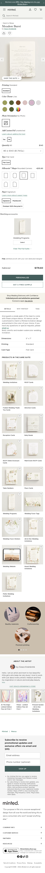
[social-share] (4, 33)
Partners (7, 838)
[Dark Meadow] (5, 109)
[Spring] (11, 103)
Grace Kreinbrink (10, 29)
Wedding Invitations (10, 382)
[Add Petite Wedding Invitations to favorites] (19, 574)
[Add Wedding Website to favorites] (19, 546)
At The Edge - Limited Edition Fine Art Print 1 (6, 707)
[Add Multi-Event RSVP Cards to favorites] (41, 441)
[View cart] (41, 9)
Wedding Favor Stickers (11, 539)
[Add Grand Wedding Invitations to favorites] (41, 546)
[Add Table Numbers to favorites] (19, 468)
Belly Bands (28, 435)
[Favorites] (35, 9)
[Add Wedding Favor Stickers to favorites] (19, 519)
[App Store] (11, 851)
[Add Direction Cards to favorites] (41, 388)
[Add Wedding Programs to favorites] (19, 493)
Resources (7, 844)
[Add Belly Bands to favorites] (41, 415)
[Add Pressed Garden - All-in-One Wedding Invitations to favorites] (43, 691)
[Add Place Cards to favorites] (41, 468)
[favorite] (10, 33)
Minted (5, 731)
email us (5, 328)
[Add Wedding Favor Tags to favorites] (41, 493)
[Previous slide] (2, 59)
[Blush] (25, 103)
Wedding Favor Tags (31, 513)
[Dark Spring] (11, 109)
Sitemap (30, 863)
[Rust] (18, 103)
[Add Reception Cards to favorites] (19, 415)
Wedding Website (9, 566)
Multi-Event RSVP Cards (33, 461)
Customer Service (10, 833)
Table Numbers (8, 488)
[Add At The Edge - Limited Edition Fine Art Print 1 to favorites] (11, 691)
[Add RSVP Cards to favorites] (41, 362)
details (7, 309)
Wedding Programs (10, 513)
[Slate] (38, 103)
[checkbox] (22, 242)
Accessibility (38, 863)
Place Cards (28, 488)
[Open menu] (4, 9)
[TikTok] (24, 856)
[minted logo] (12, 10)
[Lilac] (32, 103)
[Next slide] (43, 59)
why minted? (22, 309)
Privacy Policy (21, 863)
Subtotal (6, 268)
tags (38, 309)
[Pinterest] (21, 856)
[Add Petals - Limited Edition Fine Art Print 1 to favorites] (27, 691)
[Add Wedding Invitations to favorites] (19, 362)
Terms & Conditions (9, 863)
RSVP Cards (28, 382)
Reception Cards (9, 435)
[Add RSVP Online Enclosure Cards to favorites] (19, 441)
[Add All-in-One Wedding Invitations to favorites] (41, 519)
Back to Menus (8, 23)
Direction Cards (30, 408)
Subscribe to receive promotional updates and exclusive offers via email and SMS (20, 744)
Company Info (9, 827)
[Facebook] (18, 856)
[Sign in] (30, 9)
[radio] (6, 90)
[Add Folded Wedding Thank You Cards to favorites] (19, 388)
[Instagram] (26, 856)
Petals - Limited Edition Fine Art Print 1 (22, 707)
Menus (14, 731)
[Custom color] (18, 109)
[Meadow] (5, 103)
